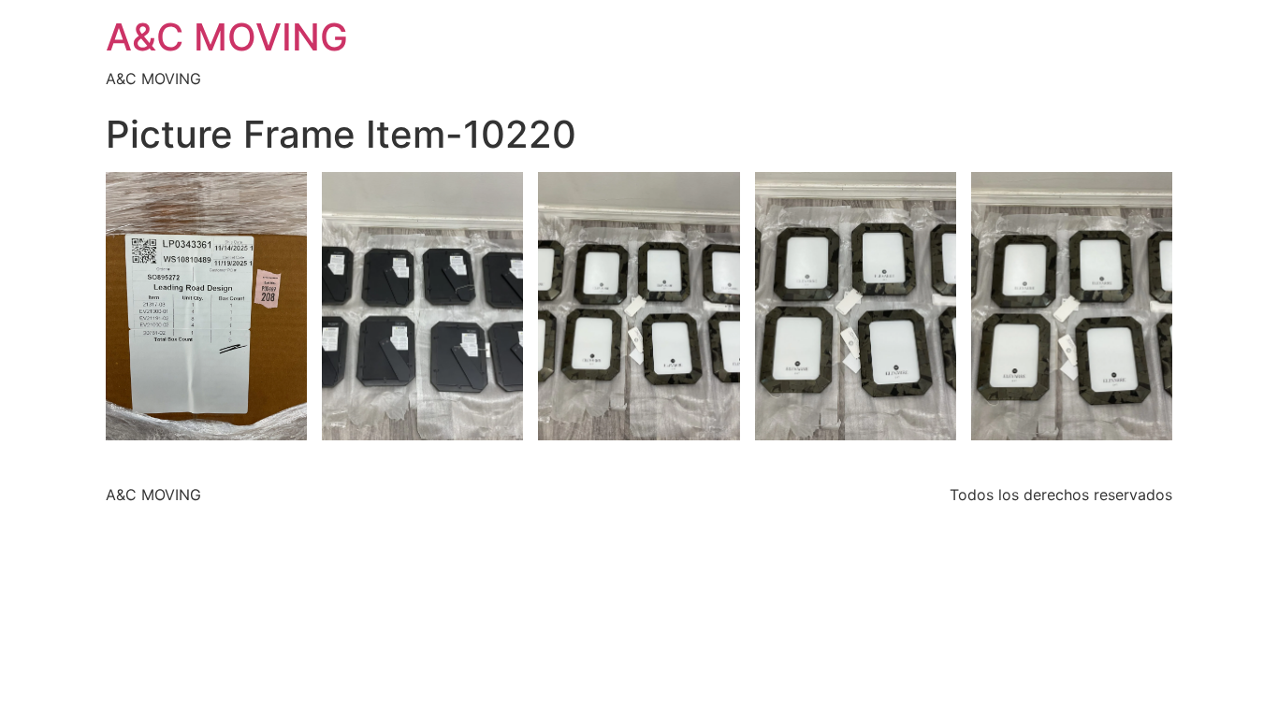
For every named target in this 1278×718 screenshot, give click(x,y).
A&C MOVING (227, 37)
